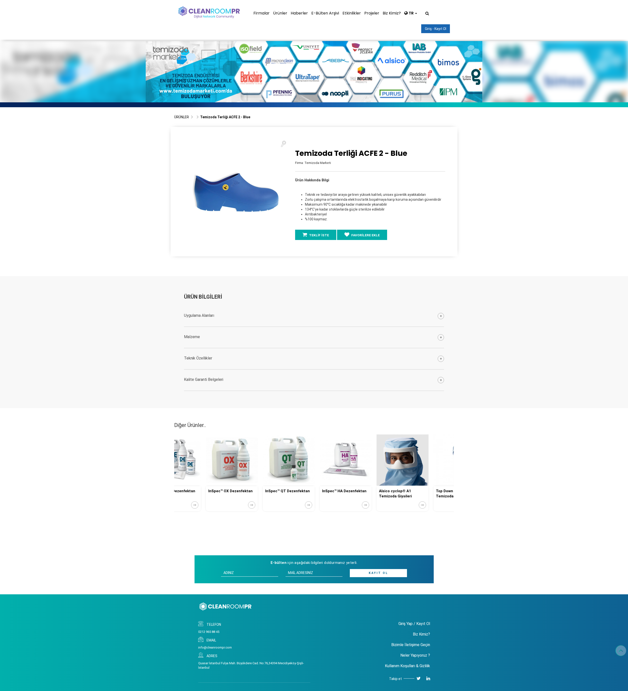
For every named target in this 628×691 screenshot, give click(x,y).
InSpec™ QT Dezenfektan (256, 491)
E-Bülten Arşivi (325, 13)
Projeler (371, 13)
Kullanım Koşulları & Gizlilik (407, 666)
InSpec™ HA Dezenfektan (312, 491)
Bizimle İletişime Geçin (410, 644)
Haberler (299, 13)
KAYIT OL (378, 573)
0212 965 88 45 (208, 632)
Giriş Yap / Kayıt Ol (414, 623)
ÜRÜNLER (181, 117)
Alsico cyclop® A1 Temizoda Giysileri (363, 493)
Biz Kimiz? (392, 13)
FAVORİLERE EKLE (365, 235)
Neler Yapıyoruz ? (415, 655)
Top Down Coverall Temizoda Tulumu (420, 493)
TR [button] (411, 13)
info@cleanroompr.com (215, 647)
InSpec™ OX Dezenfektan (199, 491)
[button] (283, 143)
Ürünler (280, 13)
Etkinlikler (351, 13)
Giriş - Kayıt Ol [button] (435, 29)
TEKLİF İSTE (318, 235)
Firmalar (261, 13)
